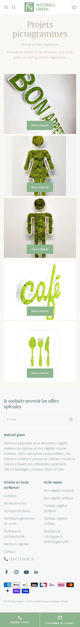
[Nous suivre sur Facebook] (6, 572)
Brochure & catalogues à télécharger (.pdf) (56, 536)
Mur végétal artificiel (58, 498)
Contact (9, 551)
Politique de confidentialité (14, 534)
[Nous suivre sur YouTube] (26, 572)
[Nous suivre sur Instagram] (16, 572)
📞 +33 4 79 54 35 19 (19, 559)
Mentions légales (16, 544)
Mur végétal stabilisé (59, 490)
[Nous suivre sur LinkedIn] (36, 572)
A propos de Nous (17, 511)
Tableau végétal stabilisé (55, 508)
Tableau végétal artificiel (55, 521)
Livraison (10, 495)
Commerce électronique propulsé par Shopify (47, 601)
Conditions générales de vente (19, 521)
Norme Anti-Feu (15, 503)
